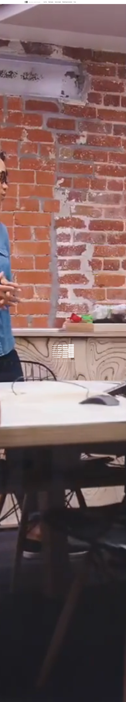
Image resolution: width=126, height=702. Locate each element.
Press (75, 2)
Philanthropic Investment (67, 2)
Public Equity (50, 2)
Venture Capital (58, 2)
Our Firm (45, 2)
